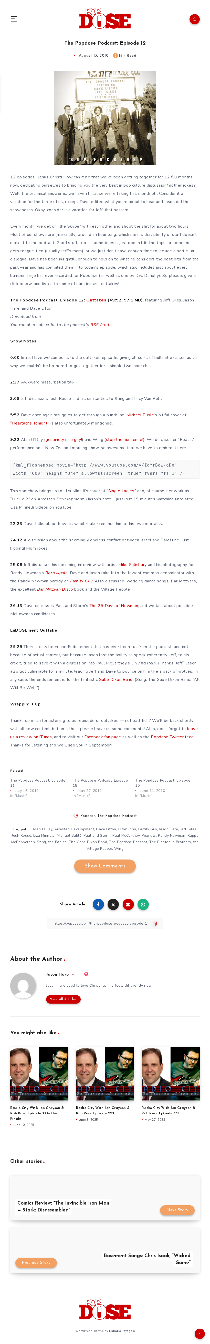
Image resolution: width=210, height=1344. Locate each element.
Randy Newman (171, 835)
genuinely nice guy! (64, 439)
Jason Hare (168, 829)
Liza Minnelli (44, 835)
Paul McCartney (126, 835)
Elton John (127, 829)
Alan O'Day (42, 829)
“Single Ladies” (121, 491)
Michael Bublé (69, 835)
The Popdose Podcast (117, 816)
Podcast (87, 816)
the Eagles (57, 842)
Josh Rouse (21, 835)
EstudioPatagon (122, 1331)
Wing (118, 848)
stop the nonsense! (124, 439)
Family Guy (147, 829)
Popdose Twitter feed (172, 737)
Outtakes (96, 300)
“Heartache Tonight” (29, 423)
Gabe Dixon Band (116, 679)
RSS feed (99, 325)
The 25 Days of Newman (114, 606)
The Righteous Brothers (170, 842)
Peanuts (149, 835)
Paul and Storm (96, 835)
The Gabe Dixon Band (88, 842)
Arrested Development (74, 829)
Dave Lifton (106, 829)
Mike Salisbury (132, 565)
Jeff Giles (188, 829)
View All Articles (63, 999)
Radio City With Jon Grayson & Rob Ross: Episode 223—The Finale (37, 1113)
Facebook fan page (102, 737)
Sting (41, 842)
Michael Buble (140, 415)
